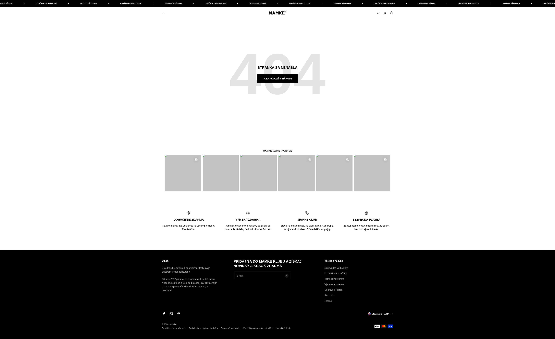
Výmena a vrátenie (334, 284)
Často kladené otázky (335, 273)
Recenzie (329, 295)
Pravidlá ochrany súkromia (174, 328)
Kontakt (328, 300)
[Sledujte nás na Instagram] (171, 314)
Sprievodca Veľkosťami (336, 268)
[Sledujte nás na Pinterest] (179, 314)
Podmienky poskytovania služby (203, 328)
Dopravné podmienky (230, 328)
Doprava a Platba (333, 290)
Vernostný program (334, 279)
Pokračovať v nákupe (277, 78)
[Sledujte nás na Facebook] (164, 314)
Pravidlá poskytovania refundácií (258, 328)
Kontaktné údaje (283, 328)
